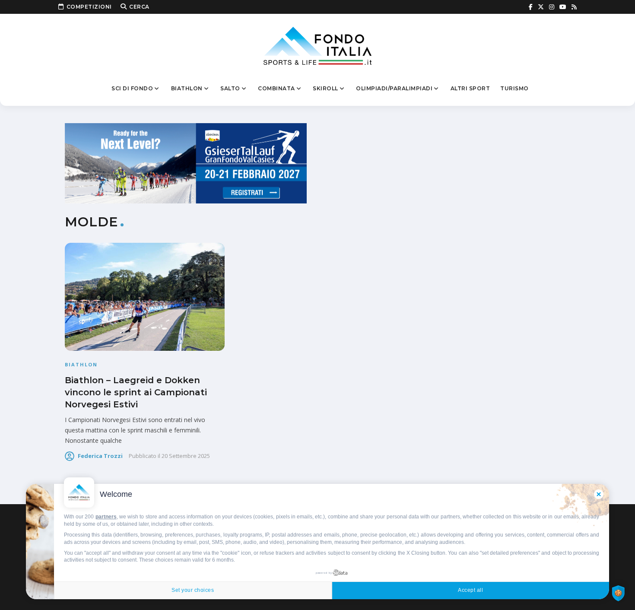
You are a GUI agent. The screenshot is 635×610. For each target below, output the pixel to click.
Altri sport (470, 88)
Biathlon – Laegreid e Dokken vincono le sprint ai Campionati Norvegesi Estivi (136, 392)
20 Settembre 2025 (186, 456)
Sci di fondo (132, 88)
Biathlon (187, 88)
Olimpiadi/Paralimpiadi (394, 88)
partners (106, 517)
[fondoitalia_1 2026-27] (186, 163)
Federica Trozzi (100, 456)
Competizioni (89, 6)
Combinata (276, 88)
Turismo (514, 88)
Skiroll (325, 88)
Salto (230, 88)
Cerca (139, 6)
